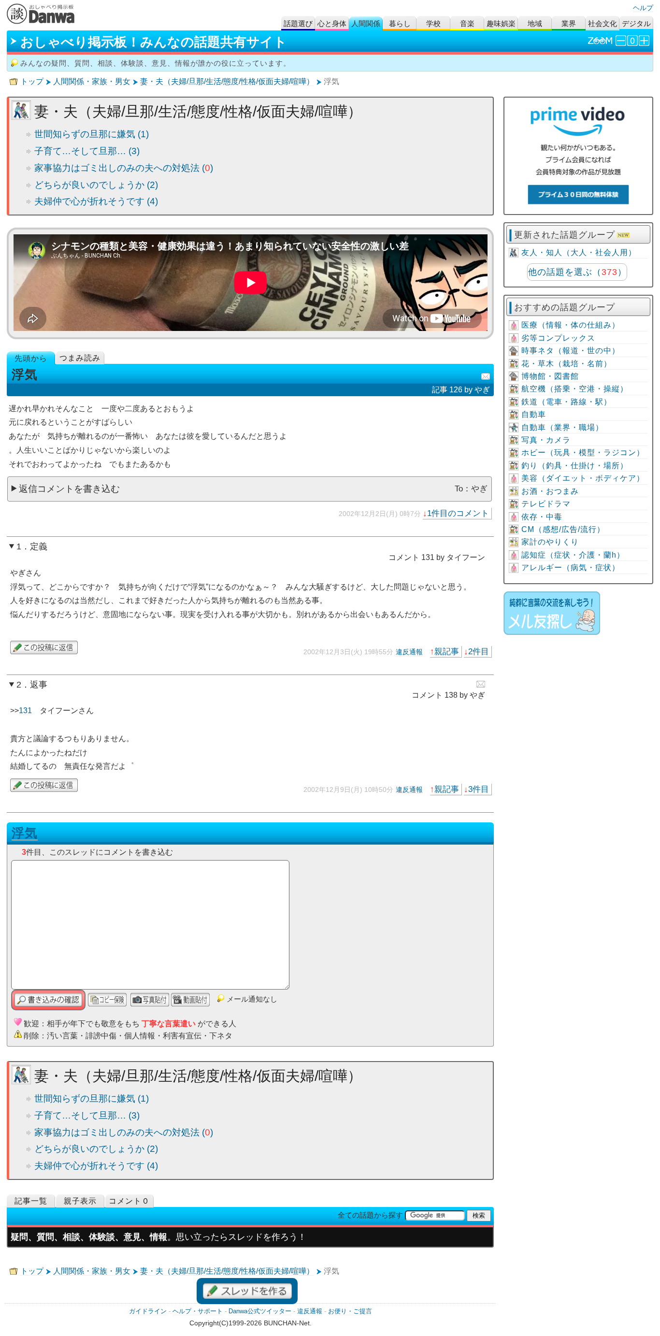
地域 (535, 23)
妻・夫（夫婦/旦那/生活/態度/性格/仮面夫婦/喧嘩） (227, 81)
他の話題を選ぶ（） (577, 272)
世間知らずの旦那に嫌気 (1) (91, 134)
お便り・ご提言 (350, 1311)
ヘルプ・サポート (197, 1311)
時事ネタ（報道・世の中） (570, 350)
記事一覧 (30, 1201)
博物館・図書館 (550, 376)
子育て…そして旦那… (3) (87, 151)
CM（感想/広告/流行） (563, 529)
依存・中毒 (541, 517)
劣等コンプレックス (558, 338)
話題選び (298, 23)
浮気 (25, 833)
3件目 (478, 789)
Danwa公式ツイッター (260, 1311)
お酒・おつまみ (550, 491)
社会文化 (602, 23)
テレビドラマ (546, 504)
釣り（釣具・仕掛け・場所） (574, 465)
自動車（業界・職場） (562, 427)
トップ (31, 81)
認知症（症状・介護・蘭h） (573, 555)
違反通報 (409, 652)
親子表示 (80, 1201)
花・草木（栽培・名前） (566, 363)
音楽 (467, 23)
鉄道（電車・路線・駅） (566, 402)
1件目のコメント (458, 513)
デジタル (636, 23)
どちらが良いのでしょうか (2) (96, 185)
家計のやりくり (550, 542)
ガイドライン (148, 1311)
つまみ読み (79, 358)
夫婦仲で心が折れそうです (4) (96, 201)
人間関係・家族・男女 (91, 81)
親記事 (446, 651)
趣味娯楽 (501, 23)
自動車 (533, 414)
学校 (433, 23)
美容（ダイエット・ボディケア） (583, 478)
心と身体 (331, 23)
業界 (568, 23)
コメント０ (129, 1201)
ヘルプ (643, 8)
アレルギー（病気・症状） (570, 567)
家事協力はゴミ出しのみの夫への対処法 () (123, 168)
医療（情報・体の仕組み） (570, 325)
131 (25, 710)
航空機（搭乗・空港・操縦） (574, 389)
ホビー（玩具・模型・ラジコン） (583, 452)
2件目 (478, 651)
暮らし (400, 23)
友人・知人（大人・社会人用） (578, 252)
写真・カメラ (546, 440)
